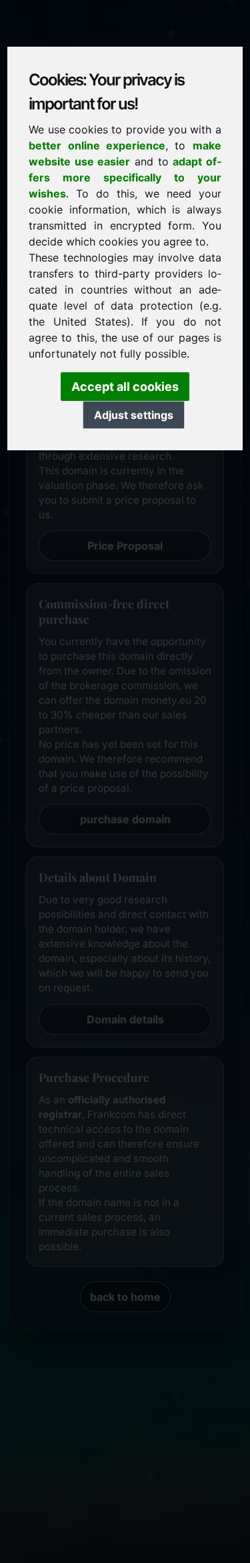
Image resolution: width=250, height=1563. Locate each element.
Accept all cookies (125, 387)
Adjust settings (133, 415)
